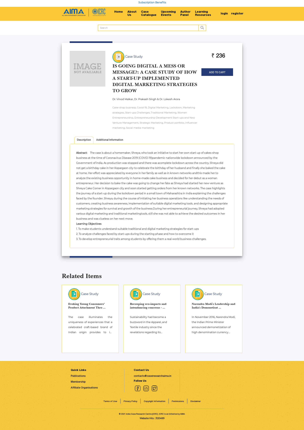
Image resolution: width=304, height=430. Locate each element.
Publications (78, 376)
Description (84, 140)
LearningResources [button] (203, 14)
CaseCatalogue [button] (148, 14)
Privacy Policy (130, 402)
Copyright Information (154, 402)
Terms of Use (110, 402)
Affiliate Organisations (84, 388)
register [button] (237, 13)
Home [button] (118, 12)
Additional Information (109, 140)
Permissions (178, 402)
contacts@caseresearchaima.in (152, 376)
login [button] (224, 13)
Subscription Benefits (144, 2)
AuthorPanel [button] (185, 14)
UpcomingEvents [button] (168, 14)
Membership (78, 382)
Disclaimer (195, 402)
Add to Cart (217, 71)
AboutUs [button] (131, 14)
